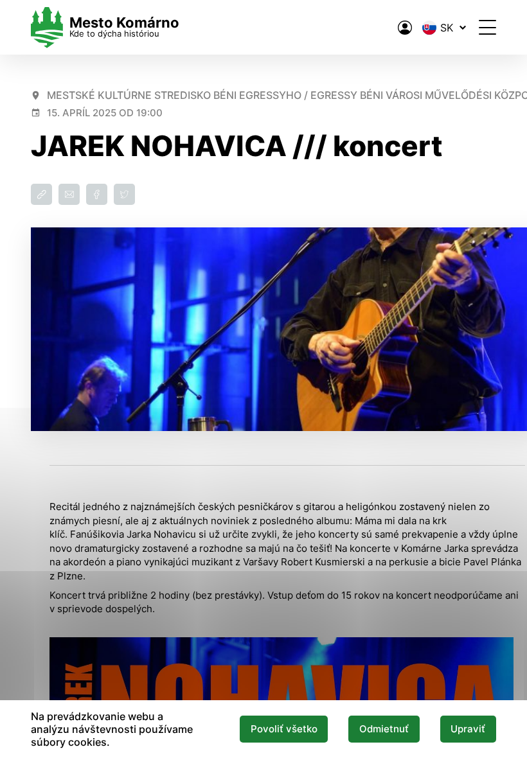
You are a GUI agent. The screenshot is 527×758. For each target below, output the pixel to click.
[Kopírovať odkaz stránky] (41, 194)
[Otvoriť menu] (487, 27)
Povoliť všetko (284, 729)
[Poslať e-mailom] (69, 194)
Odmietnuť (384, 729)
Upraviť (468, 729)
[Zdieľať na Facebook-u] (96, 194)
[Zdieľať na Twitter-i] (124, 194)
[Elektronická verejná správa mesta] (405, 28)
